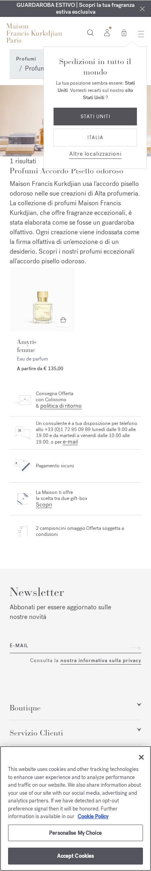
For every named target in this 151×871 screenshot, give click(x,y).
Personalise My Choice (75, 832)
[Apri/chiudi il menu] (139, 34)
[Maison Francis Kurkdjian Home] (34, 33)
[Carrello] (124, 32)
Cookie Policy (93, 816)
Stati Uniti (95, 116)
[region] (75, 808)
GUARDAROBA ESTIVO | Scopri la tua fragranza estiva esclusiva (75, 8)
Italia (95, 137)
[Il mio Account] (107, 32)
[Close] (142, 9)
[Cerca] (90, 32)
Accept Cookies (75, 855)
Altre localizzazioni (95, 154)
